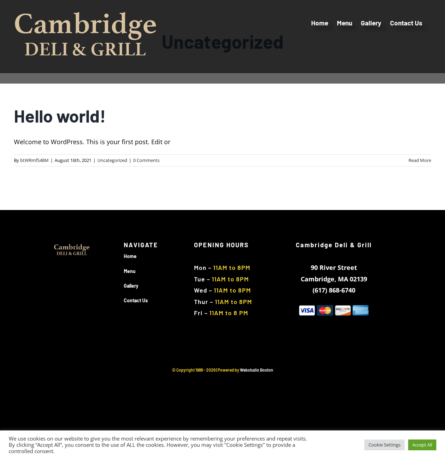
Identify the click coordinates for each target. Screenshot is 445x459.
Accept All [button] (422, 445)
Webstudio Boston (256, 369)
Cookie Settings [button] (384, 445)
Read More (419, 160)
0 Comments (146, 160)
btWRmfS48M (34, 160)
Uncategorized (112, 160)
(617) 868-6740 (334, 290)
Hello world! (60, 115)
